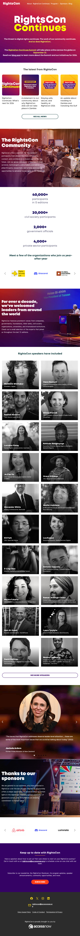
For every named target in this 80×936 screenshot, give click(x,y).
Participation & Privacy (54, 912)
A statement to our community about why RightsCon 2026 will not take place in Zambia (30, 103)
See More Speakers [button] (40, 675)
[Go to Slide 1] (34, 755)
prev (5, 273)
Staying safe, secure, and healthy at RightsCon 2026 (48, 102)
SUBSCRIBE (40, 882)
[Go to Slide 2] (36, 755)
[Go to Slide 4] (41, 755)
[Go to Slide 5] (43, 755)
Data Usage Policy (24, 912)
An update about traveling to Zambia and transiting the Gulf (69, 102)
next (74, 273)
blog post (16, 55)
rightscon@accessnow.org (33, 861)
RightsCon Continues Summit (22, 50)
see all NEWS (40, 116)
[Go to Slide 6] (45, 755)
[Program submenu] (58, 3)
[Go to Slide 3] (38, 755)
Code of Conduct (38, 912)
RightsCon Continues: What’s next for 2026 (10, 100)
